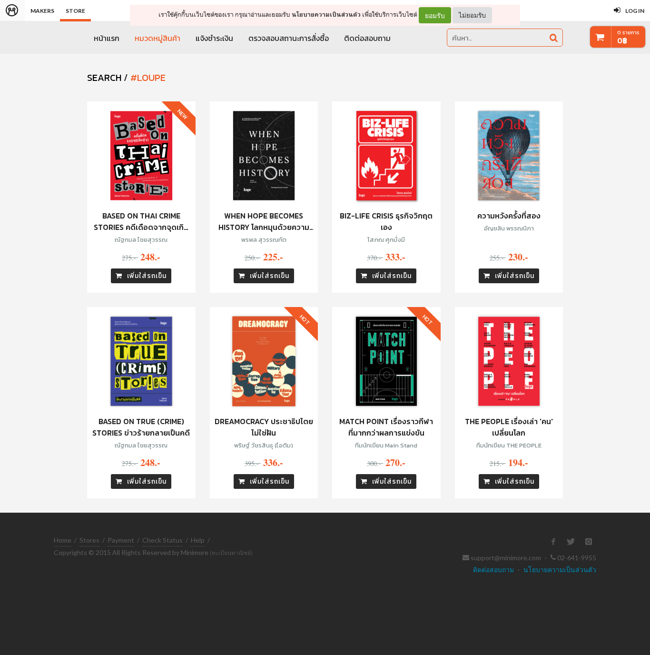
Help (198, 540)
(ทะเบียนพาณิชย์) (231, 552)
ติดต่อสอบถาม (367, 38)
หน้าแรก (106, 38)
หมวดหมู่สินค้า (157, 38)
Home (62, 540)
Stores (89, 540)
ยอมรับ (435, 15)
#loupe (148, 77)
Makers (42, 10)
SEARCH (104, 77)
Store (75, 10)
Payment (121, 540)
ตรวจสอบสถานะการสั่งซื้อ (288, 38)
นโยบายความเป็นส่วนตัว (326, 14)
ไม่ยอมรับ (472, 15)
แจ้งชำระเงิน (214, 38)
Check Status (162, 540)
